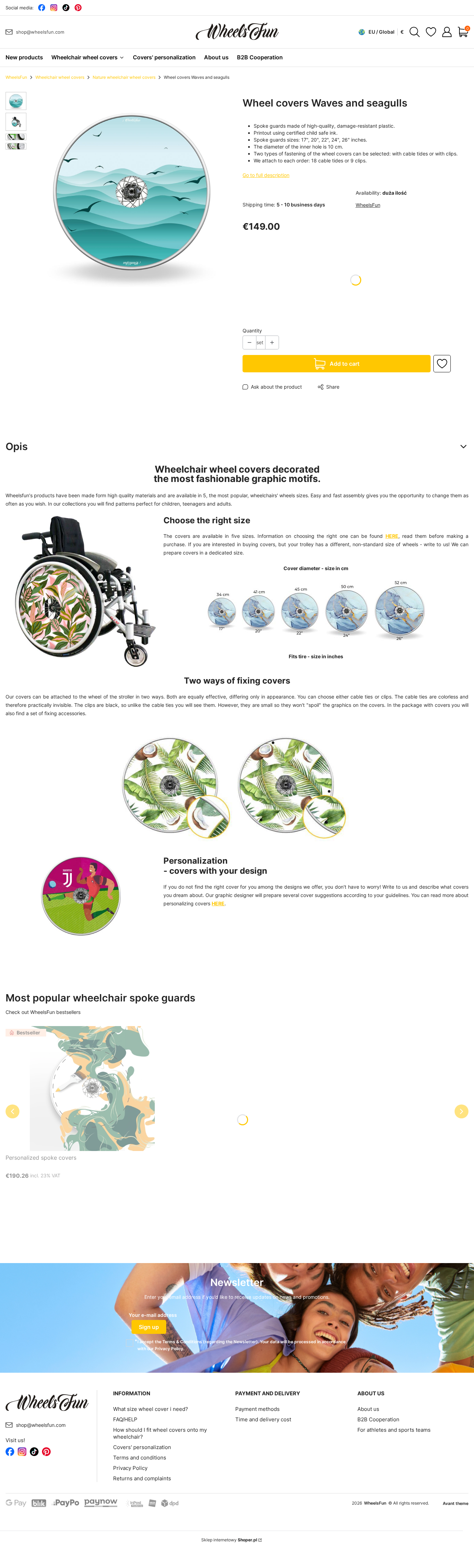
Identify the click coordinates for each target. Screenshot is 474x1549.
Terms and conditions (139, 1457)
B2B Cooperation (378, 1419)
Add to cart (344, 363)
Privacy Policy (130, 1468)
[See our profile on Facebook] (41, 7)
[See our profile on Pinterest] (78, 7)
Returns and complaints (142, 1478)
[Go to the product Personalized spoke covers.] (92, 1088)
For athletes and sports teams (394, 1430)
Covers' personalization (142, 1447)
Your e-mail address (153, 1315)
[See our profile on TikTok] (65, 7)
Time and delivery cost (263, 1419)
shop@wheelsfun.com (40, 32)
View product (84, 1189)
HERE (392, 536)
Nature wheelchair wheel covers (124, 77)
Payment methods (257, 1409)
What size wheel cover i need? (150, 1409)
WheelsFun (16, 77)
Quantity (252, 330)
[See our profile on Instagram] (53, 7)
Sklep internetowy (229, 1539)
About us (368, 1409)
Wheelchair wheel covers (59, 77)
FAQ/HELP (125, 1419)
